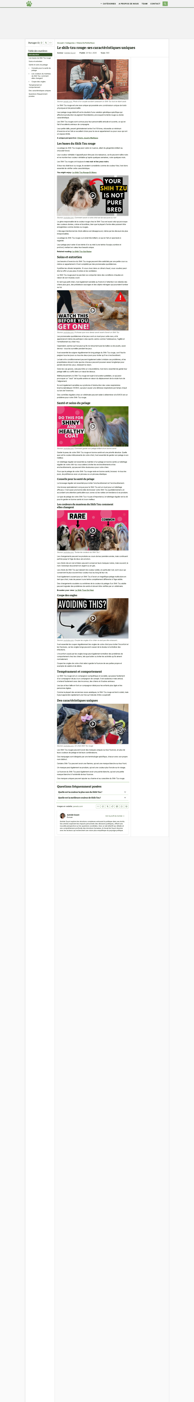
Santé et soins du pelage (38, 65)
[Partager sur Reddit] (112, 806)
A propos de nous (129, 4)
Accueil (60, 43)
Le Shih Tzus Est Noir (84, 590)
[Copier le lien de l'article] (50, 43)
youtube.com (68, 218)
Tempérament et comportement (35, 86)
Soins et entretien (35, 61)
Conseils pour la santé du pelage (41, 69)
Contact (155, 4)
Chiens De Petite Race (85, 43)
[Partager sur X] (46, 43)
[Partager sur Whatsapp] (122, 806)
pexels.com (67, 101)
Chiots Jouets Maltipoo (87, 138)
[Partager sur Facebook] (41, 43)
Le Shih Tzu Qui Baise (81, 251)
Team (145, 4)
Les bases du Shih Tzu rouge (40, 58)
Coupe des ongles (39, 82)
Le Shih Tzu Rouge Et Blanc (84, 172)
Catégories (70, 43)
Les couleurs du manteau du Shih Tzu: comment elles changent (41, 76)
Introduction (34, 55)
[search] (165, 3)
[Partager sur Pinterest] (117, 806)
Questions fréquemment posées (38, 95)
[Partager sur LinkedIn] (126, 806)
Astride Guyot (69, 53)
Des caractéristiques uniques (40, 91)
